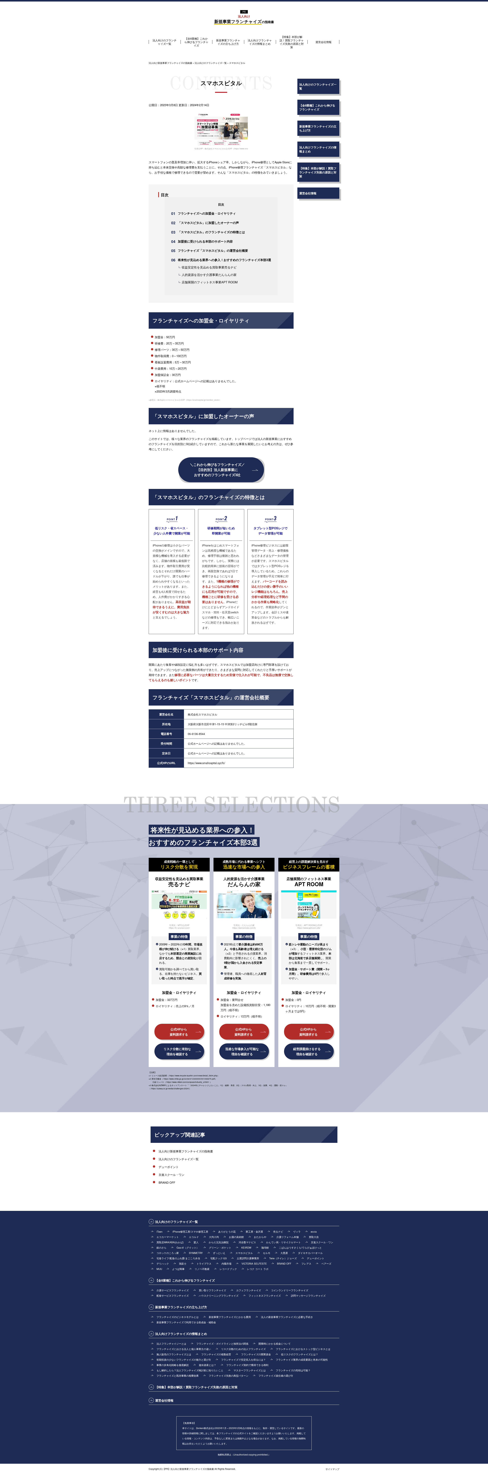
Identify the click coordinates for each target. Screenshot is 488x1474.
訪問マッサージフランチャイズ (308, 1295)
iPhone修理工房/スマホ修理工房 (190, 1231)
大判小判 (214, 1237)
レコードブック (228, 1269)
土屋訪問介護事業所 (248, 1258)
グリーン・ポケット (220, 1247)
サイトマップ (332, 1469)
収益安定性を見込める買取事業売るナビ (209, 267)
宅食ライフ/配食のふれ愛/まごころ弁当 (178, 1258)
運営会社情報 (323, 42)
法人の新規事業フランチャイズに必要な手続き (287, 1317)
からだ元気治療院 (219, 1242)
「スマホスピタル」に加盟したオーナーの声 (208, 222)
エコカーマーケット (168, 1237)
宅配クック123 (218, 1258)
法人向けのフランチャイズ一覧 (164, 42)
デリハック (163, 1263)
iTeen (159, 1231)
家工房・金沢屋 (254, 1231)
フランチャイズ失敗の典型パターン (228, 1375)
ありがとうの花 (227, 1231)
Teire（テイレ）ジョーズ (283, 1258)
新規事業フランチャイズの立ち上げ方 (228, 42)
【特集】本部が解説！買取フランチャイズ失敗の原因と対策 (292, 42)
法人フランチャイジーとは (171, 1343)
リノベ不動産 (202, 1269)
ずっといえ (219, 1253)
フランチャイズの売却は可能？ (293, 1370)
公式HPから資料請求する (179, 1032)
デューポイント (169, 1167)
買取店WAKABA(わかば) (170, 1242)
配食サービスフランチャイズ (173, 1295)
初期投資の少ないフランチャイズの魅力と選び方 (184, 1359)
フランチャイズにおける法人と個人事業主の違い (184, 1349)
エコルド (194, 1237)
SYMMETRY (196, 1253)
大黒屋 (284, 1253)
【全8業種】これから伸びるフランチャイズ (196, 42)
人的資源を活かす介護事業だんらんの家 (209, 274)
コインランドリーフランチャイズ (289, 1290)
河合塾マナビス (247, 1242)
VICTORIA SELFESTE (254, 1263)
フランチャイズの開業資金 (256, 1354)
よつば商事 (178, 1269)
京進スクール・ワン (171, 1175)
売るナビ (278, 1231)
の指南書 (244, 19)
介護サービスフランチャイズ (173, 1290)
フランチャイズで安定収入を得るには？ (243, 1359)
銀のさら (161, 1247)
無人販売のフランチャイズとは (174, 1354)
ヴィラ (297, 1231)
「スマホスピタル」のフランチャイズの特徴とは (211, 232)
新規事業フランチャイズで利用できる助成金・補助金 (186, 1322)
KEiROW (246, 1247)
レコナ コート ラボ (257, 1269)
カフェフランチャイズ (248, 1290)
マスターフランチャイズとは (250, 1370)
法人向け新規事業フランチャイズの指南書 (186, 1151)
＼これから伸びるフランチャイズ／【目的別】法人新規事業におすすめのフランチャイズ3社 (217, 469)
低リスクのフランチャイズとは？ (299, 1354)
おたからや (260, 1237)
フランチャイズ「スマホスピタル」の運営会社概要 (213, 250)
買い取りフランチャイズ (212, 1290)
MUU (159, 1269)
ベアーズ (326, 1263)
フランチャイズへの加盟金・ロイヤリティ (207, 213)
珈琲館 (265, 1247)
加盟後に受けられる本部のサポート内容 (205, 241)
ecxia (314, 1231)
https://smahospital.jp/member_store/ (203, 400)
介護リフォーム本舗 (287, 1237)
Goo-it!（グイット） (188, 1247)
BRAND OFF (167, 1182)
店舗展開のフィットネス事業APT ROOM (210, 282)
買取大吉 (314, 1237)
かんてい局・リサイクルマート (283, 1242)
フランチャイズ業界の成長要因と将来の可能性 (302, 1359)
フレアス (306, 1263)
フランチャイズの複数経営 (216, 1354)
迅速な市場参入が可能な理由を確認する (242, 1051)
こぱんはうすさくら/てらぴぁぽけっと (300, 1247)
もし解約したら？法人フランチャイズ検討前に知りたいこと (190, 1370)
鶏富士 (182, 1263)
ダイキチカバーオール (310, 1253)
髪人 (196, 1242)
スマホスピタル (244, 1253)
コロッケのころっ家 (168, 1253)
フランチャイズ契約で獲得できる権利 (247, 1365)
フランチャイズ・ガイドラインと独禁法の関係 (222, 1343)
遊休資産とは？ (207, 1365)
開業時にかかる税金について (274, 1343)
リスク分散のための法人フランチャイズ (243, 1349)
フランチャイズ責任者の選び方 (275, 1375)
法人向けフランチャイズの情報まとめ (260, 42)
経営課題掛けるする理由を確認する (307, 1051)
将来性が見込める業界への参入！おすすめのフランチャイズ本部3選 (224, 260)
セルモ (266, 1253)
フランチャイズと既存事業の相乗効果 (178, 1375)
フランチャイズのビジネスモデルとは (178, 1317)
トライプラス (204, 1263)
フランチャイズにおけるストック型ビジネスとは (303, 1349)
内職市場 (226, 1263)
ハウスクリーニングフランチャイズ (218, 1295)
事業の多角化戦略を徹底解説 (173, 1365)
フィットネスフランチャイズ (265, 1295)
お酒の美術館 (236, 1237)
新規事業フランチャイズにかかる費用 (230, 1317)
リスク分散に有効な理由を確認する (177, 1051)
